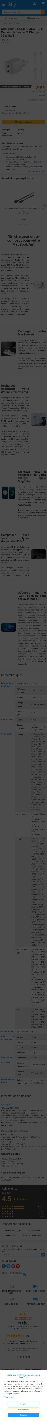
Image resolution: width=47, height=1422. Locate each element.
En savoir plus (9, 1397)
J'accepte (23, 1415)
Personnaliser (23, 1410)
